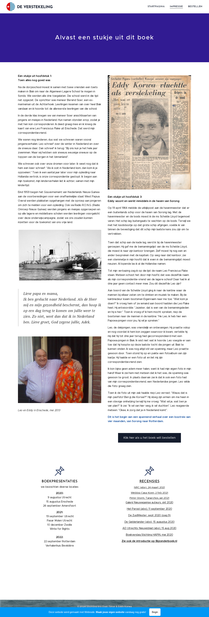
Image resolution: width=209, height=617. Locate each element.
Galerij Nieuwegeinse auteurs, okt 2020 (149, 502)
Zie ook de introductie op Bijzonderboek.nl (149, 541)
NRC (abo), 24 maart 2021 (149, 487)
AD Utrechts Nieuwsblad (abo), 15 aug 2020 (149, 528)
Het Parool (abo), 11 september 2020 (149, 508)
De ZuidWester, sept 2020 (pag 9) (149, 515)
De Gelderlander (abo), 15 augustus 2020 (149, 521)
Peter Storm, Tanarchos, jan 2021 (149, 497)
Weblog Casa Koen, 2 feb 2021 (149, 492)
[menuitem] (157, 7)
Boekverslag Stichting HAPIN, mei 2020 (149, 534)
